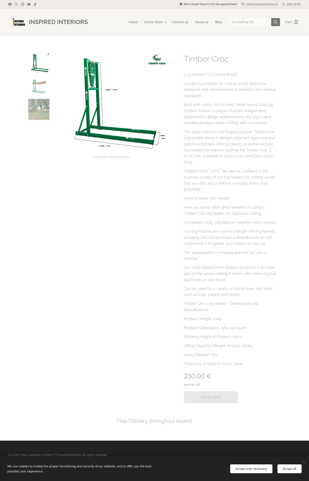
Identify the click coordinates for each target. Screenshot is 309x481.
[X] (16, 4)
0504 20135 (294, 4)
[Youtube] (29, 4)
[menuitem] (134, 22)
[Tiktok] (35, 4)
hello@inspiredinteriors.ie (262, 4)
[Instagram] (22, 4)
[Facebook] (10, 4)
